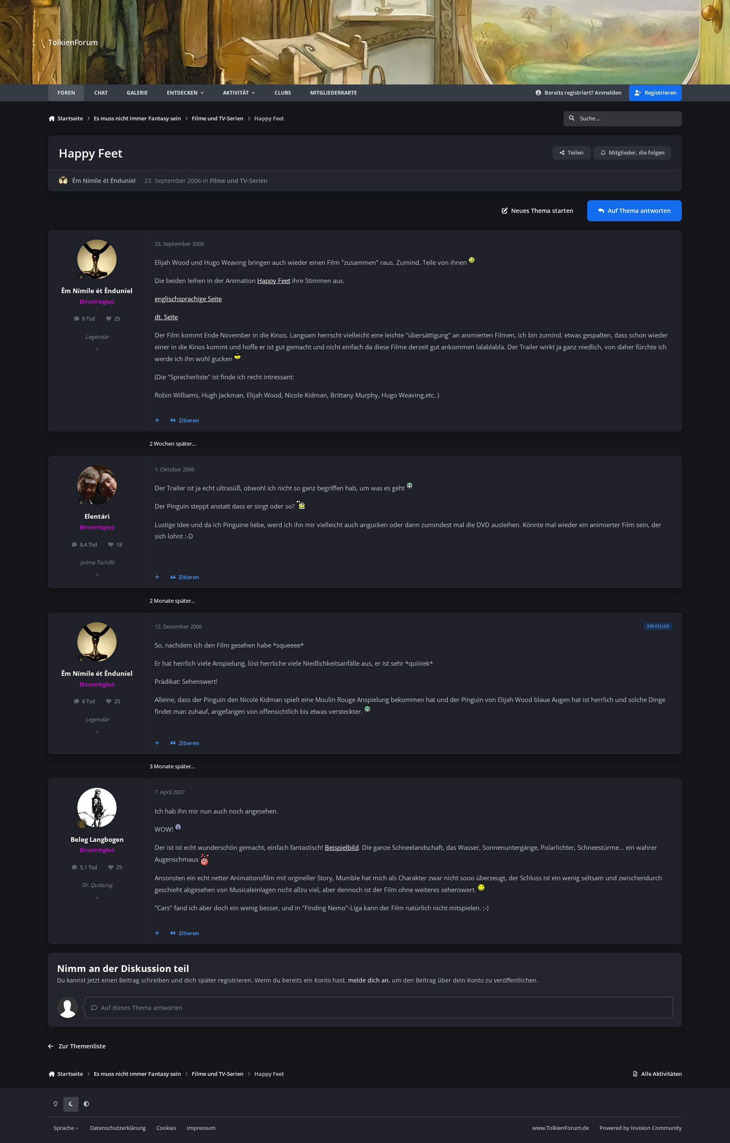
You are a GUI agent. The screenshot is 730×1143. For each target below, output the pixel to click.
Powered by (640, 1128)
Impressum (201, 1128)
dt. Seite (166, 317)
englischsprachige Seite (188, 298)
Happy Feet (273, 280)
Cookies (166, 1128)
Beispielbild (342, 847)
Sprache (64, 1128)
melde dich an (368, 980)
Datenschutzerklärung (118, 1128)
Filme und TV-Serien (238, 181)
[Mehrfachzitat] (157, 420)
